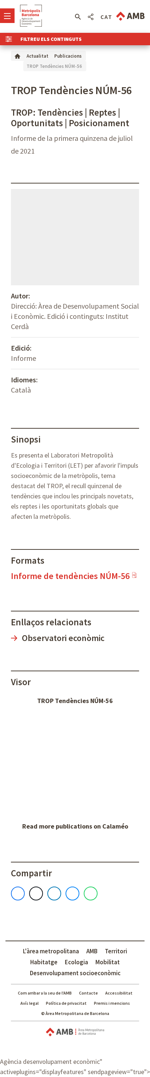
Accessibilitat (119, 993)
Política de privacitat (66, 1003)
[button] (77, 16)
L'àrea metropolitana (51, 951)
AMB (92, 951)
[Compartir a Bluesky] (72, 893)
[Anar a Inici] (17, 55)
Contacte (88, 993)
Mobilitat (107, 962)
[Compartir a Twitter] (36, 893)
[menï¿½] (7, 15)
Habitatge (44, 962)
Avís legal (29, 1003)
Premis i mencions (112, 1003)
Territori (116, 951)
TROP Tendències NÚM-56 (75, 700)
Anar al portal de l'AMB (130, 16)
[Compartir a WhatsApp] (91, 893)
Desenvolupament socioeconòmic (75, 973)
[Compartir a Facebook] (18, 893)
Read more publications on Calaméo (75, 826)
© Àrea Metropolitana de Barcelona (75, 1013)
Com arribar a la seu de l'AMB (45, 993)
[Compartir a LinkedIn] (54, 893)
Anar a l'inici (31, 16)
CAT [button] (106, 16)
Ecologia (76, 962)
